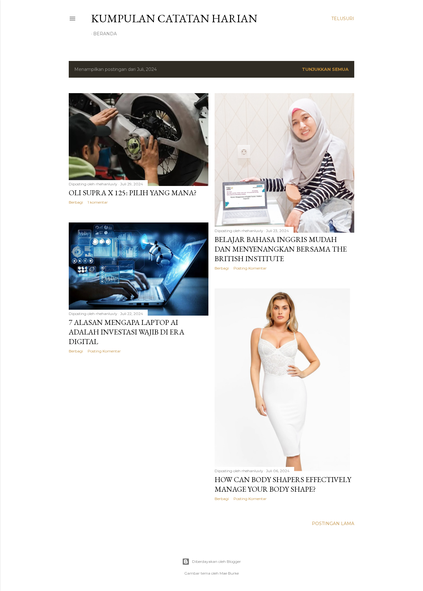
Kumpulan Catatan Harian (174, 18)
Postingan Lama (333, 523)
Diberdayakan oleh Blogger (216, 561)
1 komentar (98, 202)
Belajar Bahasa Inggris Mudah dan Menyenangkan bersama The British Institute (281, 249)
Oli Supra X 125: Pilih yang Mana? (133, 192)
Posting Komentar (250, 268)
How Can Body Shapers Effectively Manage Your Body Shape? (283, 484)
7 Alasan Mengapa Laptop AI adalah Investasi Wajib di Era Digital (126, 331)
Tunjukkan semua (325, 69)
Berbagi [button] (76, 202)
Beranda (105, 34)
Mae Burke (229, 573)
